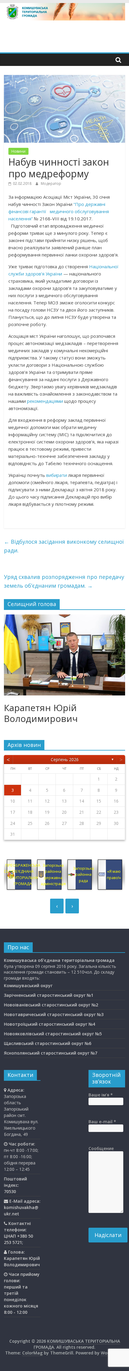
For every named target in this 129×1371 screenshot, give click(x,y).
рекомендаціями (45, 401)
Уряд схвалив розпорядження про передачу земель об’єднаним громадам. (64, 581)
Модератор (51, 183)
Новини (18, 151)
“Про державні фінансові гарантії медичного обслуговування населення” (58, 211)
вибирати (56, 475)
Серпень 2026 (65, 759)
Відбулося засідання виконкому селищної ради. (64, 546)
